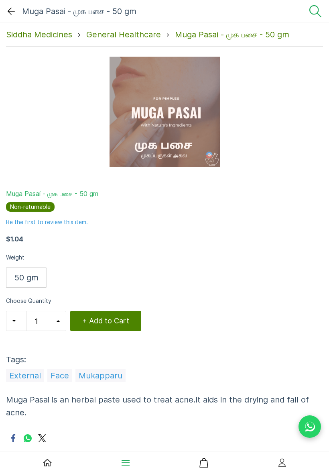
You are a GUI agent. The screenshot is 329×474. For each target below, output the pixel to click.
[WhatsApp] (28, 438)
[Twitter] (42, 438)
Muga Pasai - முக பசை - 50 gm (232, 34)
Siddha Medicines (39, 34)
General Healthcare (123, 34)
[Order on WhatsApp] (310, 426)
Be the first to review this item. (47, 222)
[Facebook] (13, 438)
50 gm (26, 277)
